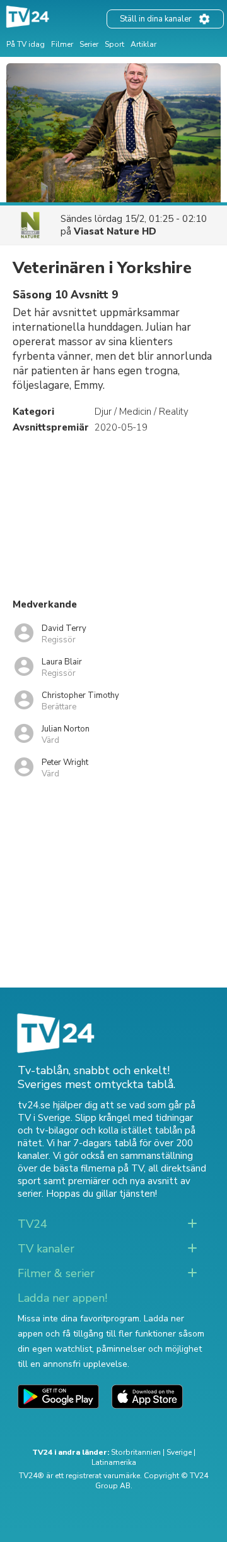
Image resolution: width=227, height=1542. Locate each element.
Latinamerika (113, 1462)
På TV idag (25, 44)
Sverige (179, 1452)
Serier (88, 44)
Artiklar (143, 44)
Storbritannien (136, 1452)
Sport (114, 44)
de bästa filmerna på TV (92, 1168)
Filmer (62, 44)
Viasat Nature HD (115, 231)
